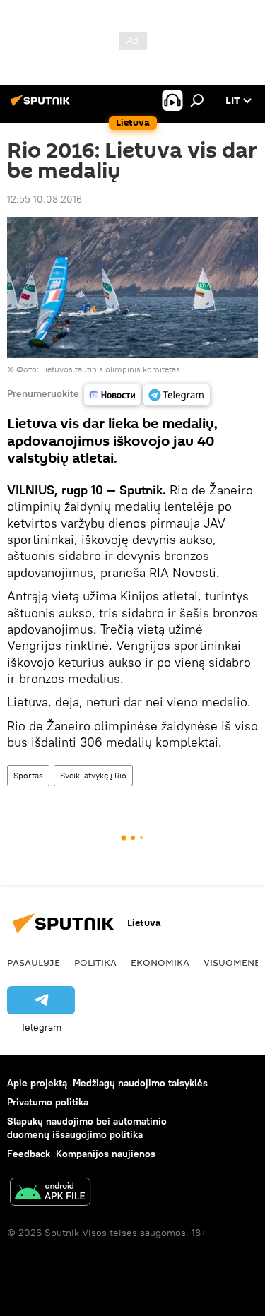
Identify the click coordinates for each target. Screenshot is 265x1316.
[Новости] (112, 394)
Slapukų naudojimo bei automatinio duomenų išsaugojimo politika (87, 1128)
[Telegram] (176, 394)
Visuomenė (232, 962)
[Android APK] (50, 1193)
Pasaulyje (33, 962)
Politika (95, 962)
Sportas (28, 775)
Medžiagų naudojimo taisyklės (140, 1083)
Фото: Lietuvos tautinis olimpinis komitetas (98, 369)
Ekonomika (160, 962)
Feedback (28, 1153)
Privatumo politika (47, 1102)
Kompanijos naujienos (105, 1153)
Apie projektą (37, 1083)
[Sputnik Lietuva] (42, 106)
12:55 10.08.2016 (44, 199)
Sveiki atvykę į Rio (93, 775)
